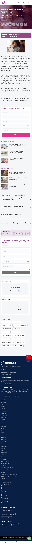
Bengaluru (4, 402)
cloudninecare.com (14, 537)
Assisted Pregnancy (6, 325)
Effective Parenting (21, 342)
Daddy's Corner (5, 339)
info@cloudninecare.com (8, 372)
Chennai (3, 406)
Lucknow (3, 419)
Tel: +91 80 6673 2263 (7, 384)
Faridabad (4, 409)
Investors (3, 472)
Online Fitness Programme (8, 476)
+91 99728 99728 (6, 374)
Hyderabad (4, 415)
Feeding (14, 345)
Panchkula (4, 430)
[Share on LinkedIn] (10, 24)
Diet (13, 339)
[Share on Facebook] (2, 24)
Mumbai (3, 424)
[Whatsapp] (17, 24)
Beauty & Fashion (16, 332)
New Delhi (3, 426)
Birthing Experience (6, 335)
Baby (16, 325)
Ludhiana (3, 422)
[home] (8, 2)
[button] (29, 2)
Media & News (5, 461)
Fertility (20, 345)
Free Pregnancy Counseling (9, 474)
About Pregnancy (6, 322)
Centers (3, 448)
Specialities (4, 442)
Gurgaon (3, 413)
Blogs (19, 291)
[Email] (21, 24)
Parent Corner (5, 459)
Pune (2, 432)
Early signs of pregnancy (8, 342)
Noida (2, 428)
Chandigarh (4, 404)
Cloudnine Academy (19, 335)
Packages (4, 446)
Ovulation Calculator (7, 468)
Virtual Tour (4, 465)
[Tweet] (6, 24)
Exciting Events (5, 345)
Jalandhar (4, 417)
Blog (2, 450)
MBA (2, 457)
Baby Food (17, 328)
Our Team (4, 452)
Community (4, 444)
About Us (3, 439)
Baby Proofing (5, 332)
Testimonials (4, 455)
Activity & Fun (16, 322)
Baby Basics (23, 325)
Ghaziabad (4, 411)
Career (3, 478)
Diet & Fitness (20, 339)
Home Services (5, 463)
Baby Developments (6, 328)
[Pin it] (14, 24)
